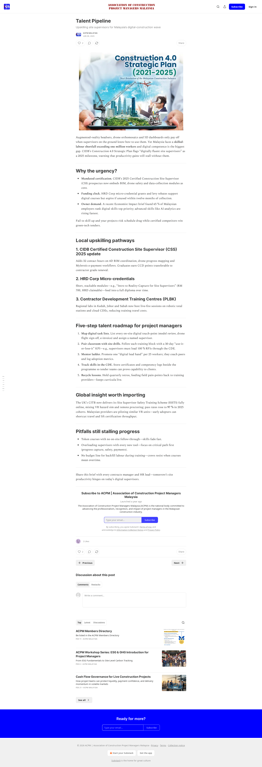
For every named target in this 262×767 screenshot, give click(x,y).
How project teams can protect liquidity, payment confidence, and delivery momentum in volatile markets (114, 682)
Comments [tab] (83, 584)
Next (177, 562)
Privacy (154, 745)
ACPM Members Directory (94, 631)
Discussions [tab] (99, 622)
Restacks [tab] (95, 584)
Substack (116, 760)
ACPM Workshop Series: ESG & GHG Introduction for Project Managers (112, 654)
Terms (163, 745)
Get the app (146, 753)
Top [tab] (79, 622)
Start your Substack (123, 753)
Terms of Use (145, 527)
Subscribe (237, 6)
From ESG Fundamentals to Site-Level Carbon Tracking (104, 660)
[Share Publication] (225, 7)
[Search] (218, 7)
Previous (87, 562)
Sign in (253, 6)
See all (82, 700)
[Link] (71, 170)
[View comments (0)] (89, 43)
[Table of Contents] (3, 384)
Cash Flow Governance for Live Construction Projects (113, 676)
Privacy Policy (154, 530)
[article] (131, 637)
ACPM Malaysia (90, 33)
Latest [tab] (87, 622)
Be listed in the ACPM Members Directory (97, 635)
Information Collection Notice (130, 530)
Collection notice (176, 745)
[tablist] (89, 585)
